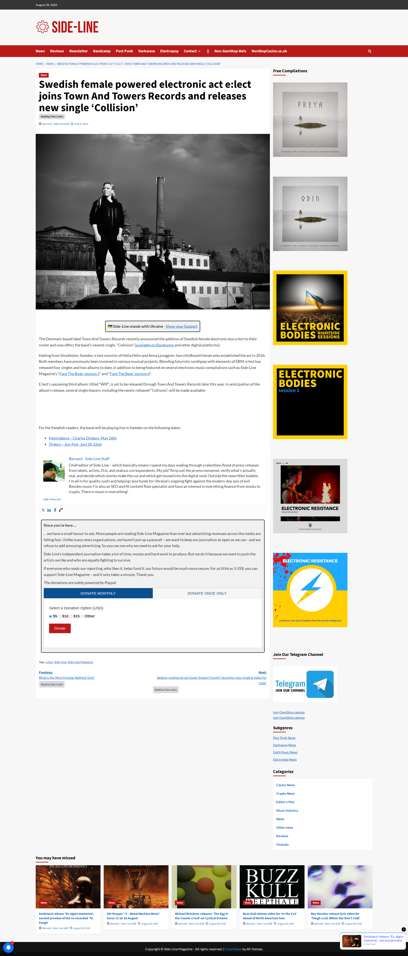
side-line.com (52, 499)
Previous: (67, 675)
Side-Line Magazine (80, 662)
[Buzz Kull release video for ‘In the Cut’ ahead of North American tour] (272, 886)
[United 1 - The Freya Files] (310, 119)
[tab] (98, 593)
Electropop (169, 51)
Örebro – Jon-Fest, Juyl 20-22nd (75, 444)
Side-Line (60, 662)
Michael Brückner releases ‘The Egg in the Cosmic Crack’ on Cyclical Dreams (201, 916)
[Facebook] (55, 510)
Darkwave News (284, 745)
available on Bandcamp (155, 345)
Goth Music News (285, 752)
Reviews (57, 51)
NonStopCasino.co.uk (269, 51)
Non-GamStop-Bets (230, 51)
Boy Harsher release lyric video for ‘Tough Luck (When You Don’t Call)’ (335, 916)
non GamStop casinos (289, 712)
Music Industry (287, 810)
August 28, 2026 (81, 928)
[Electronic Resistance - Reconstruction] (310, 496)
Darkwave (146, 51)
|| (208, 51)
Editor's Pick (285, 802)
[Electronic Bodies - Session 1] (310, 402)
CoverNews (233, 949)
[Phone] (61, 510)
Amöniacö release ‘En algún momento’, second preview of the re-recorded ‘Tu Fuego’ (66, 918)
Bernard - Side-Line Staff (55, 123)
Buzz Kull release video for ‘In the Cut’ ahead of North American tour (270, 916)
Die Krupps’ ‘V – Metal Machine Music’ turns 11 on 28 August (133, 916)
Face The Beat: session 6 (130, 373)
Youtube (282, 844)
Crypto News (285, 793)
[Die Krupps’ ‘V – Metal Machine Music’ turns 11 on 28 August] (136, 886)
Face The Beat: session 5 (79, 373)
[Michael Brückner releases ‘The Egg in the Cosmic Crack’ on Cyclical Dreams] (204, 886)
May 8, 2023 (81, 123)
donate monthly (98, 593)
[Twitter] (43, 510)
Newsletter (78, 51)
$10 (65, 616)
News (40, 51)
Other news (284, 827)
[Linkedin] (49, 510)
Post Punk (124, 51)
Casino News (285, 785)
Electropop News (285, 759)
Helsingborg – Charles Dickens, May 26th (83, 438)
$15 (76, 616)
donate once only (207, 593)
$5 (55, 616)
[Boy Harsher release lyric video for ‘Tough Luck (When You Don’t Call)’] (340, 886)
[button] (370, 51)
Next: (212, 678)
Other (90, 616)
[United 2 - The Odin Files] (310, 214)
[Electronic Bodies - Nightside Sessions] (310, 308)
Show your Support (182, 326)
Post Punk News (284, 738)
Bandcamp (101, 51)
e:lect (49, 662)
